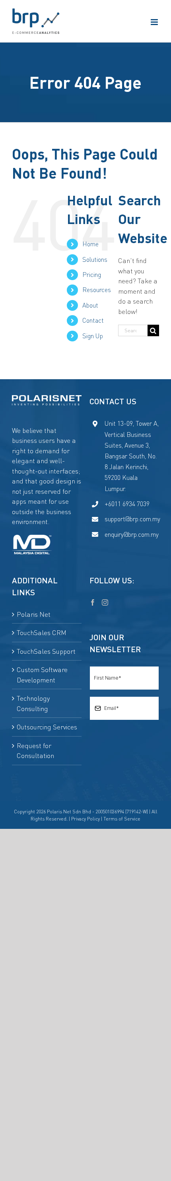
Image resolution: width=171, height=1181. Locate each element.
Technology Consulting (33, 703)
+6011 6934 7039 (127, 504)
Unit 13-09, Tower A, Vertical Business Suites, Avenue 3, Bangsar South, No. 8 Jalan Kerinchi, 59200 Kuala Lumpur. (132, 455)
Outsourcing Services (47, 727)
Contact (93, 320)
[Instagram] (105, 602)
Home (90, 244)
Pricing (91, 275)
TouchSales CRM (41, 632)
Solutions (94, 259)
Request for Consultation (35, 750)
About (90, 305)
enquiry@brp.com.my (132, 534)
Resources (96, 290)
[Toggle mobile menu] (155, 22)
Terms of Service (121, 819)
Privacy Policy (85, 819)
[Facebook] (92, 602)
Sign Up (92, 336)
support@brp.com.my (132, 519)
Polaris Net (34, 614)
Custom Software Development (42, 674)
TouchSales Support (46, 651)
